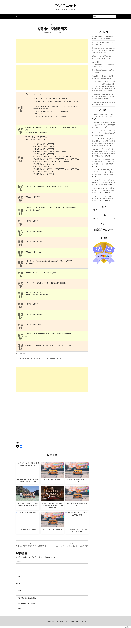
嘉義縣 (20, 253)
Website (19, 591)
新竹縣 (20, 198)
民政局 (62, 99)
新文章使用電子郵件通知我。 (27, 603)
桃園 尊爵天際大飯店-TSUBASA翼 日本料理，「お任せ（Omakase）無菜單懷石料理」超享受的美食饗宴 (103, 50)
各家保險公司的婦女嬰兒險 (28, 529)
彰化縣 (20, 233)
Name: (19, 576)
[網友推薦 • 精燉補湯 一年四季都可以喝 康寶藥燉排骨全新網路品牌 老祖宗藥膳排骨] (52, 493)
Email (18, 583)
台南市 (20, 274)
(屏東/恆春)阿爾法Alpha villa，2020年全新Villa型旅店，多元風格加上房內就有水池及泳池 (103, 172)
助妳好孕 (30, 94)
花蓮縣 (20, 316)
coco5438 (57, 33)
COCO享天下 (65, 5)
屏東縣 (20, 295)
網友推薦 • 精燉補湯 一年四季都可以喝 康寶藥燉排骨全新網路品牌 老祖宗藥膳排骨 (52, 506)
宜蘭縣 (20, 305)
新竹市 (20, 188)
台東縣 (20, 326)
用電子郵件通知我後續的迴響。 (28, 598)
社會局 (75, 101)
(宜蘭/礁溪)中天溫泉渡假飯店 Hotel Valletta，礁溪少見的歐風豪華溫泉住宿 (103, 125)
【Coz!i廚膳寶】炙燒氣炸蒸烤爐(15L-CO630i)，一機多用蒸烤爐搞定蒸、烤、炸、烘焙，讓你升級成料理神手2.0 (103, 97)
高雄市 (20, 285)
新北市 (20, 130)
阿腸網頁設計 (127, 627)
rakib (83, 621)
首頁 (17, 16)
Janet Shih (96, 196)
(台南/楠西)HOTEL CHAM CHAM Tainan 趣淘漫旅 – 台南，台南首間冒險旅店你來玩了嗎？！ (103, 64)
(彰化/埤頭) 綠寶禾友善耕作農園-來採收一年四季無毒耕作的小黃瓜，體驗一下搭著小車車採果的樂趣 (103, 162)
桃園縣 (20, 159)
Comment (19, 562)
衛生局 (62, 116)
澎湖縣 (20, 347)
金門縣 (20, 336)
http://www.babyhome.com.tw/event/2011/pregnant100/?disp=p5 (38, 358)
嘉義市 (20, 264)
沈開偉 (95, 159)
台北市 (20, 109)
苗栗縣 (20, 212)
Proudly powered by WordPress (56, 621)
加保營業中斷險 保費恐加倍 (52, 479)
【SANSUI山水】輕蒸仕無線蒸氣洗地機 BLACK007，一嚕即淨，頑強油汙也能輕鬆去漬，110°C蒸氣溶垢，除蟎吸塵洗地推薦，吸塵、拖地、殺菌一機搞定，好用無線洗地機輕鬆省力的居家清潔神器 (103, 86)
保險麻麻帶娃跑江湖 (103, 229)
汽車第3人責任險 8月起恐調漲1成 (52, 529)
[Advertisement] (52, 51)
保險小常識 (53, 25)
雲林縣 (20, 243)
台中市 (20, 222)
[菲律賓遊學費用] (27, 493)
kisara (95, 149)
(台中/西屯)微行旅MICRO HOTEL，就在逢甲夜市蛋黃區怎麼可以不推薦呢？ (103, 190)
